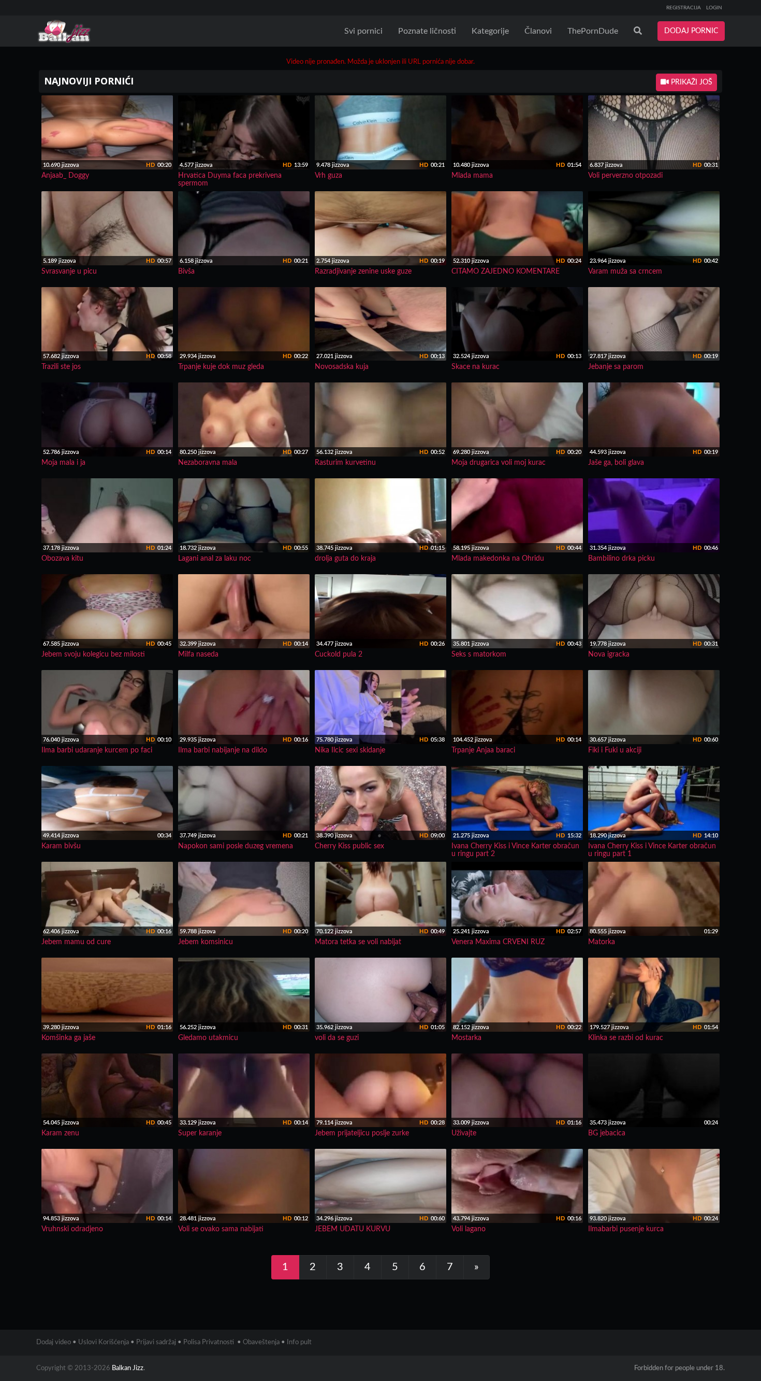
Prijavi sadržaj (156, 1342)
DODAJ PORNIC (691, 31)
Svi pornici (363, 31)
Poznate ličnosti (427, 31)
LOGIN (714, 7)
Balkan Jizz (127, 1368)
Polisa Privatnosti (208, 1342)
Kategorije (490, 31)
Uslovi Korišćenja (103, 1342)
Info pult (299, 1342)
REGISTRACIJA (683, 7)
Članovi (538, 31)
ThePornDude (592, 31)
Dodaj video (53, 1342)
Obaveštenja (261, 1342)
